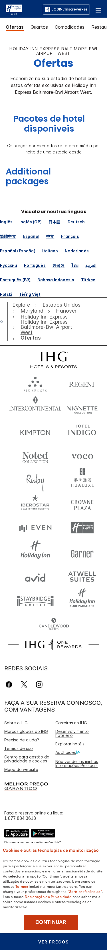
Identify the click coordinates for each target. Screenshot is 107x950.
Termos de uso (18, 748)
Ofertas (15, 27)
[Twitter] (24, 684)
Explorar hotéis (69, 743)
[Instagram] (39, 684)
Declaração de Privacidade (48, 896)
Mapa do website (21, 769)
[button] (98, 9)
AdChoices (65, 752)
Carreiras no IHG (71, 722)
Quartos (39, 27)
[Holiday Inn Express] (14, 9)
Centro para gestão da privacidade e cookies (26, 758)
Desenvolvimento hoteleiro (72, 733)
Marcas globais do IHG (26, 731)
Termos (21, 886)
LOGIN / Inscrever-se (70, 9)
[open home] (3, 321)
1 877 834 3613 (20, 818)
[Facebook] (10, 684)
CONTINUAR (50, 922)
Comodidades (69, 27)
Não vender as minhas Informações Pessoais (76, 763)
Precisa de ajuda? (21, 739)
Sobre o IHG (16, 722)
